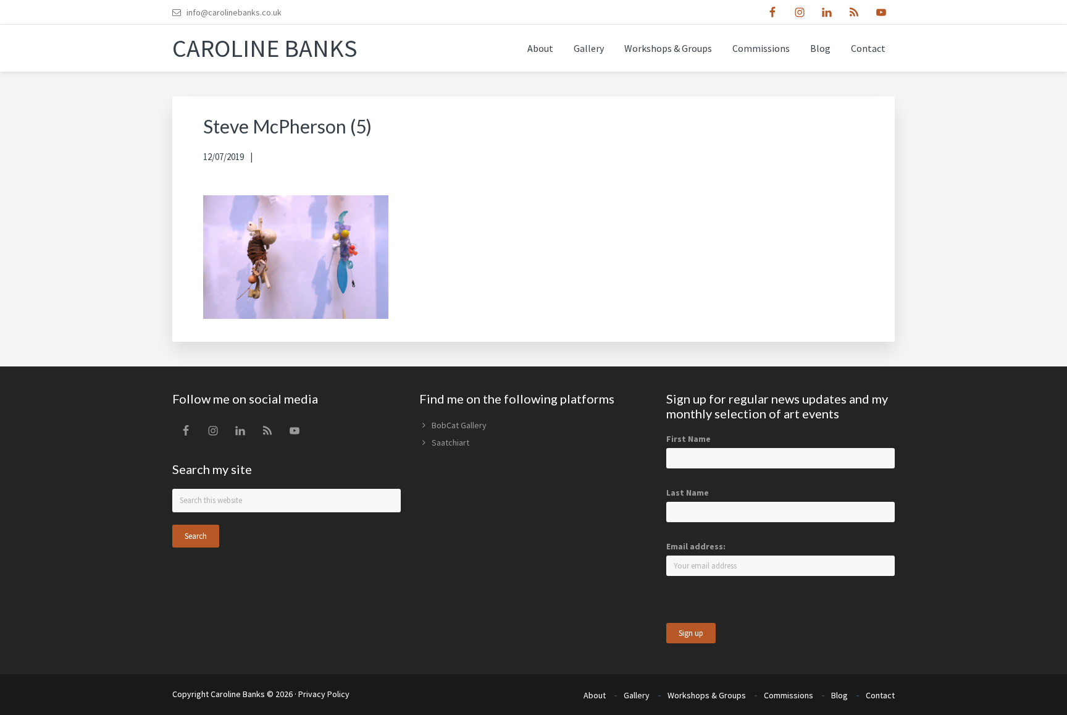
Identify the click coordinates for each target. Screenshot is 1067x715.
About (595, 695)
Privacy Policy (323, 694)
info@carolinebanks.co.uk (234, 12)
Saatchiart (450, 442)
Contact (880, 695)
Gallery (637, 695)
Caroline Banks (265, 48)
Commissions (788, 695)
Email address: (696, 546)
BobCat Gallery (459, 425)
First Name (688, 438)
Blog (839, 695)
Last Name (687, 492)
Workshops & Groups (706, 695)
